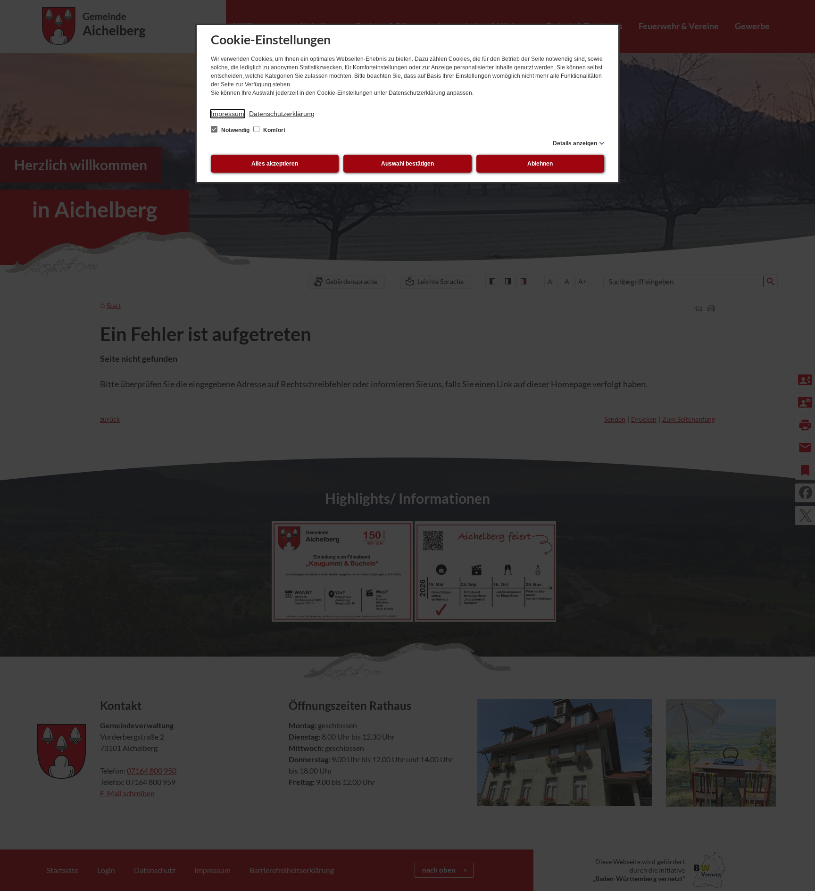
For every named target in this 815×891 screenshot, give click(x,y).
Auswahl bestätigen (407, 163)
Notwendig (235, 130)
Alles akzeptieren (274, 163)
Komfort (273, 130)
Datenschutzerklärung (282, 113)
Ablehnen (540, 163)
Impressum (227, 113)
